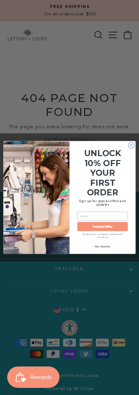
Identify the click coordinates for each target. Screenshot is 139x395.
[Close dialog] (131, 145)
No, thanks (102, 246)
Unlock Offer (103, 226)
